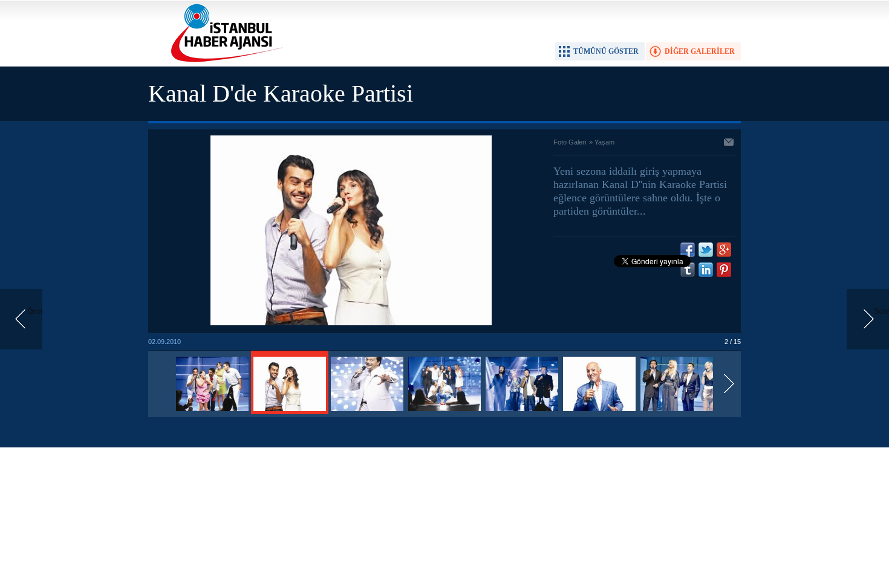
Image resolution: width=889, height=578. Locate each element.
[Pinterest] (724, 269)
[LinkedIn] (705, 269)
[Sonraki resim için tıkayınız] (351, 323)
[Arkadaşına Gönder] (729, 143)
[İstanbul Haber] (223, 61)
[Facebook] (687, 249)
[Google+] (724, 249)
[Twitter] (705, 249)
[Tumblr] (687, 269)
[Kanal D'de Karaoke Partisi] (212, 412)
